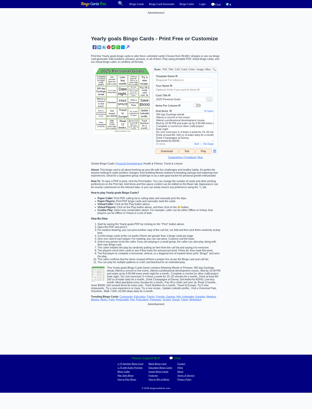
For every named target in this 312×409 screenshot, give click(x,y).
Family (151, 296)
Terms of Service (186, 375)
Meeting (211, 296)
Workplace (195, 299)
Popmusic (155, 299)
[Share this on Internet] (128, 47)
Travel (184, 299)
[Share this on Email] (123, 47)
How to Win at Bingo (159, 379)
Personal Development (129, 163)
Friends (160, 296)
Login (202, 4)
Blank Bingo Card (157, 363)
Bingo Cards (136, 4)
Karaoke (200, 296)
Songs (176, 299)
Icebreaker (188, 296)
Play (203, 151)
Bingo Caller (187, 4)
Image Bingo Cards (158, 371)
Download (167, 151)
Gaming (170, 296)
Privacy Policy (184, 379)
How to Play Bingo (126, 379)
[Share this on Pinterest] (109, 47)
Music (104, 299)
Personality (122, 299)
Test (186, 151)
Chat (216, 4)
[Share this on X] (104, 47)
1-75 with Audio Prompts (130, 367)
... (209, 99)
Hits (178, 296)
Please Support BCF (146, 358)
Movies (95, 299)
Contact (181, 363)
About (180, 371)
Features (153, 375)
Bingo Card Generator (161, 4)
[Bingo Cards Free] (94, 5)
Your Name (162, 85)
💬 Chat (175, 358)
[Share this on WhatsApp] (118, 47)
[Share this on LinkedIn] (99, 47)
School (167, 299)
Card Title (162, 95)
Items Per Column (167, 105)
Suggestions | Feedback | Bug (185, 157)
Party (112, 299)
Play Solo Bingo (125, 375)
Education (140, 296)
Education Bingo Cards (160, 367)
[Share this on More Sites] (113, 47)
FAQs (180, 367)
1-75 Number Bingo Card (130, 363)
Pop (132, 299)
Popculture (142, 299)
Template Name (165, 76)
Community (126, 296)
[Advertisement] (156, 21)
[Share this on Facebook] (95, 47)
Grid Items (162, 111)
